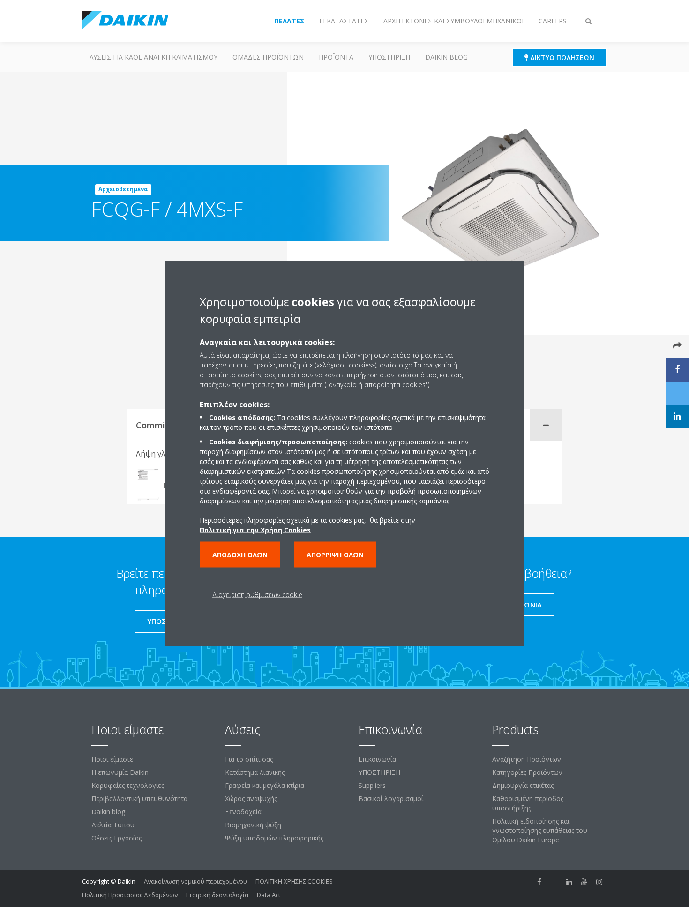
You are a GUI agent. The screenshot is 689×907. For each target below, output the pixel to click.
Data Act (268, 895)
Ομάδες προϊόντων (268, 56)
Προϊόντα (336, 56)
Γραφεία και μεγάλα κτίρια (264, 785)
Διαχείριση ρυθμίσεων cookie (257, 594)
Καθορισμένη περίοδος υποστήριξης (527, 803)
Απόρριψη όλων (335, 554)
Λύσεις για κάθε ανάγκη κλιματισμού (153, 56)
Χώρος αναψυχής (251, 798)
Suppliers (372, 785)
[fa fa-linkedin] (569, 882)
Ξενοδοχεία (243, 811)
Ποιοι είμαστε (112, 759)
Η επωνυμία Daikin (120, 772)
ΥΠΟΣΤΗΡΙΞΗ (389, 56)
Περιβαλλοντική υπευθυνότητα (139, 798)
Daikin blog (446, 56)
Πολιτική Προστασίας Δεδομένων (130, 895)
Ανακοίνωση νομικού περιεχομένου (195, 881)
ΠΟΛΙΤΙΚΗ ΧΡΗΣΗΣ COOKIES (294, 881)
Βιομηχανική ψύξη (253, 824)
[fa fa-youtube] (584, 882)
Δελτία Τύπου (113, 824)
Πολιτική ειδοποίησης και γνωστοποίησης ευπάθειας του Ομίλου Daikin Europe (539, 830)
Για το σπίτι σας (249, 759)
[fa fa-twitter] (554, 882)
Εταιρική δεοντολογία (217, 895)
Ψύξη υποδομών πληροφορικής (274, 837)
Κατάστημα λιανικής (255, 772)
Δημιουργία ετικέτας (523, 785)
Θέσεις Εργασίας (116, 837)
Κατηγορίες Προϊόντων (527, 772)
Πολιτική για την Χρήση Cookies (255, 529)
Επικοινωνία (377, 759)
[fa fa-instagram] (599, 882)
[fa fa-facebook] (539, 882)
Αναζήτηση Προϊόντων (526, 759)
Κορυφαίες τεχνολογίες (127, 785)
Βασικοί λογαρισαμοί (391, 798)
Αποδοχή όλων (240, 554)
